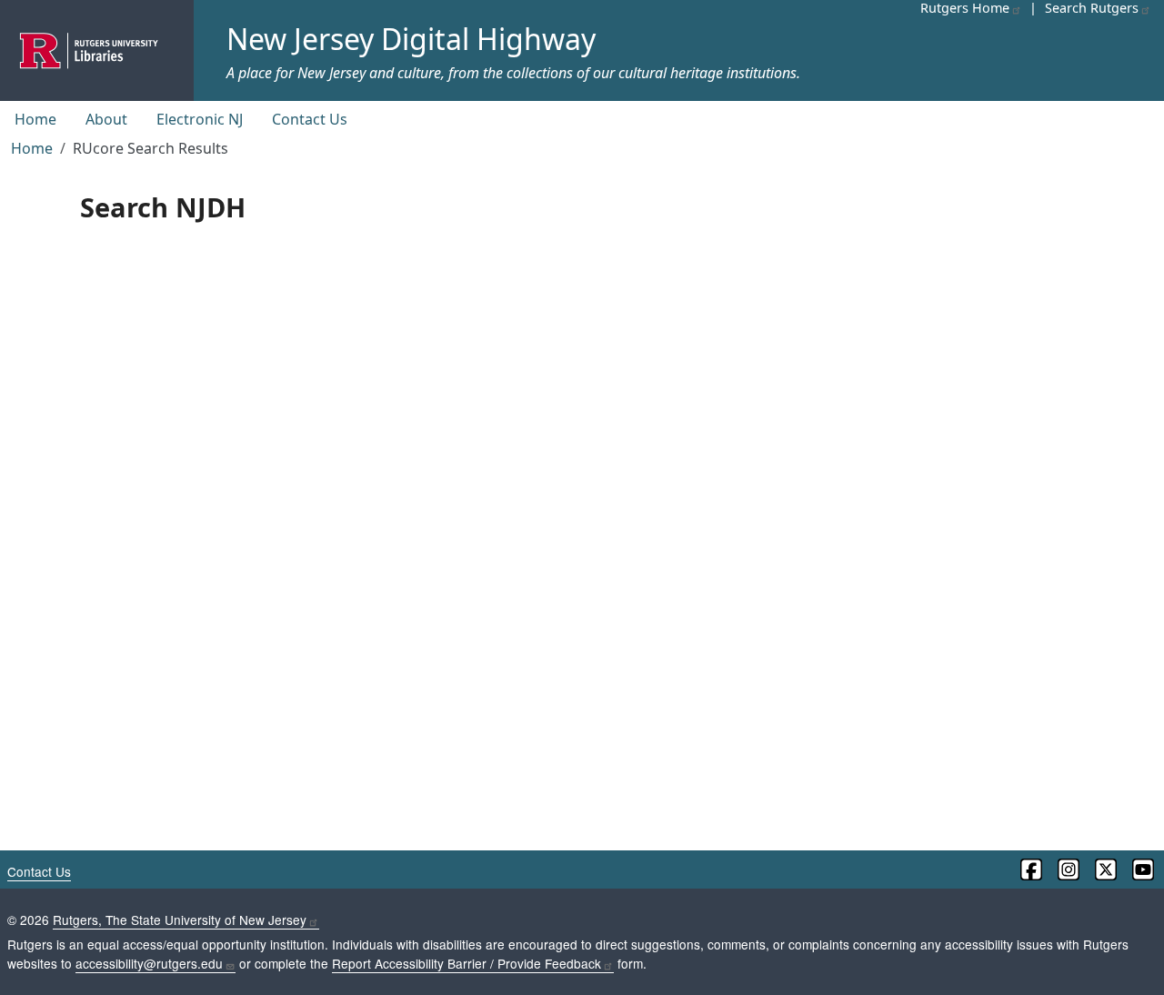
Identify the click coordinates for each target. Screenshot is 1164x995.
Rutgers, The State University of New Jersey (179, 919)
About (106, 119)
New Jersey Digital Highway (411, 38)
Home (35, 119)
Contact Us (309, 119)
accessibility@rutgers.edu (149, 963)
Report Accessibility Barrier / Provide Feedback (466, 963)
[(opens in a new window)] (1030, 869)
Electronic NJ (199, 119)
